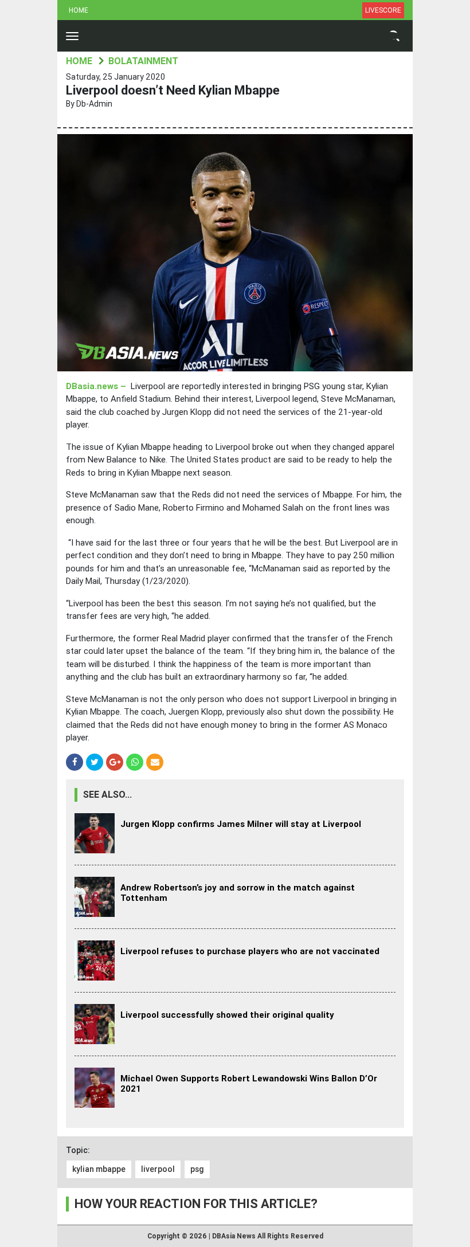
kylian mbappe (99, 1169)
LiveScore (383, 10)
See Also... (107, 794)
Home (78, 10)
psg (197, 1169)
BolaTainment (143, 61)
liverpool (158, 1169)
